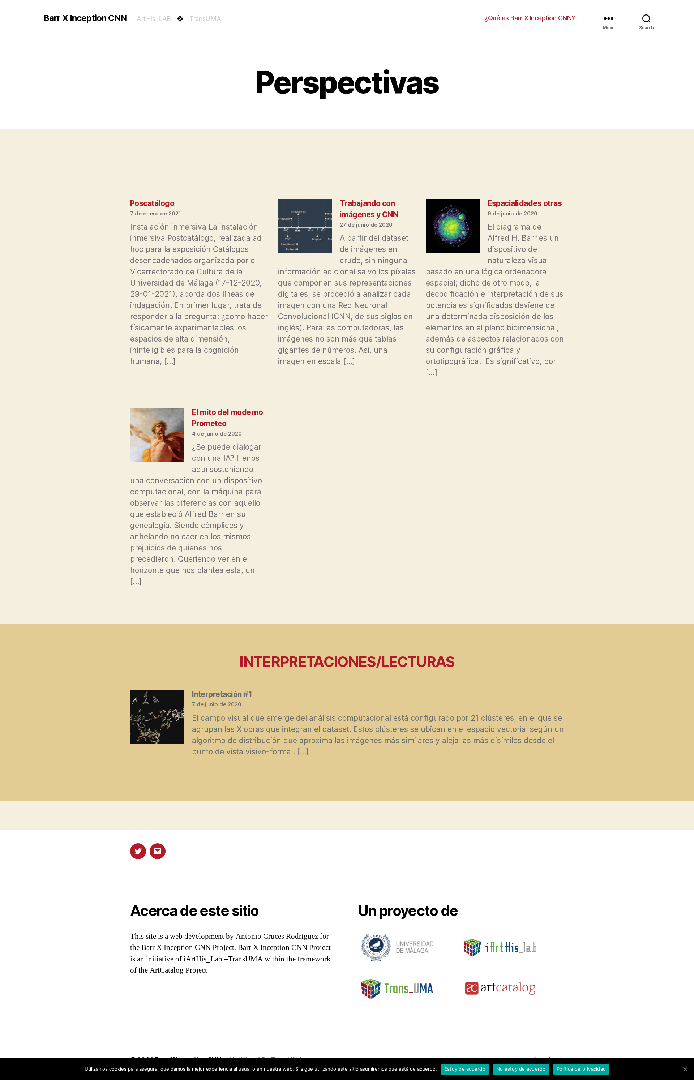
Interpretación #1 (222, 694)
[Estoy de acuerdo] (685, 1069)
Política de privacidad (581, 1069)
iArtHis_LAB (153, 18)
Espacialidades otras (525, 203)
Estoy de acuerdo (464, 1069)
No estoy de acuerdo (521, 1069)
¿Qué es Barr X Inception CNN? (529, 18)
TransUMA (205, 18)
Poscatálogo (152, 203)
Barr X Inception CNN (85, 18)
